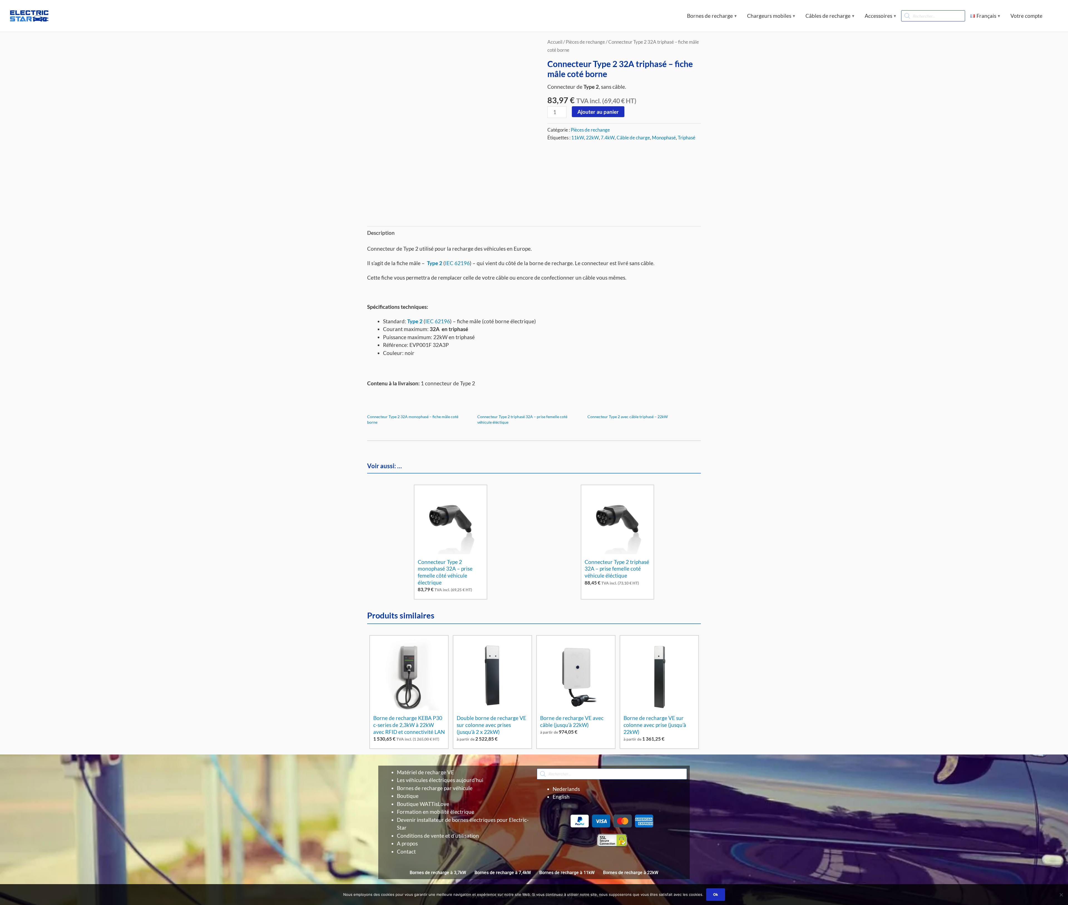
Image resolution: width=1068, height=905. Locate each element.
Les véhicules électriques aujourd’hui (440, 780)
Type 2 (434, 263)
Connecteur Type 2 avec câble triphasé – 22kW (627, 416)
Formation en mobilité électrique (435, 811)
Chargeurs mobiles (769, 16)
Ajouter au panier (598, 111)
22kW (592, 137)
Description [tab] (381, 233)
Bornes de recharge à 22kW (630, 872)
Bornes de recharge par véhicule (435, 788)
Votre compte (1026, 16)
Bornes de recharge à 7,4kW (502, 872)
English (561, 796)
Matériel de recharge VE (425, 772)
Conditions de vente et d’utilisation (438, 835)
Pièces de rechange (585, 42)
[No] (1061, 894)
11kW (577, 137)
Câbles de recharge (828, 16)
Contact (406, 851)
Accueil (554, 42)
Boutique (408, 796)
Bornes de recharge (710, 16)
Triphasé (686, 137)
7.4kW (608, 137)
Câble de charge (633, 137)
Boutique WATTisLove (423, 804)
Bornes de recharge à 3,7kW (438, 872)
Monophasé (664, 137)
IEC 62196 (457, 263)
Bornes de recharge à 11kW (567, 872)
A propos (407, 843)
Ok (715, 894)
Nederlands (566, 789)
